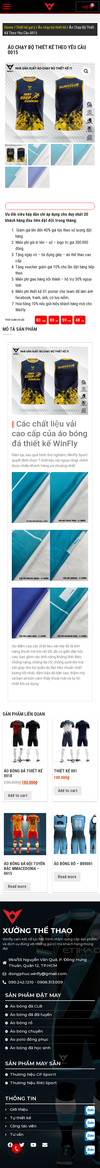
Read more (17, 886)
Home (8, 27)
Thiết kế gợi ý (25, 27)
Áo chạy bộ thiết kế (52, 27)
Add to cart (17, 795)
